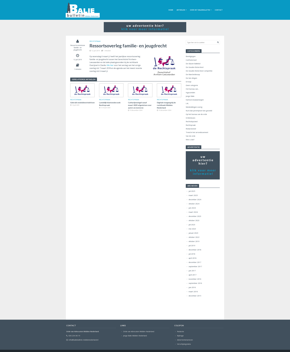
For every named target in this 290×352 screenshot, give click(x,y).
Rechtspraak (95, 41)
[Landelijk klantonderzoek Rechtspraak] (111, 90)
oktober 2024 (194, 204)
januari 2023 (193, 233)
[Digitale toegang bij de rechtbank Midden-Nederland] (169, 90)
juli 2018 (192, 254)
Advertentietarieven (185, 340)
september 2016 (195, 283)
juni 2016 (192, 287)
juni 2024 (192, 208)
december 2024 (195, 199)
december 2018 (195, 250)
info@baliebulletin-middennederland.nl (83, 340)
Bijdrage (180, 335)
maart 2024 (193, 212)
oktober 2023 (194, 220)
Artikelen (181, 10)
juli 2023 (192, 224)
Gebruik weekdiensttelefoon (82, 102)
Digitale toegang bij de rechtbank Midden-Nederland (166, 105)
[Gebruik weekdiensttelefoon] (82, 90)
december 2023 (195, 216)
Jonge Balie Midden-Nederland (135, 335)
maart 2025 (193, 195)
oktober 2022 (194, 237)
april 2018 (192, 258)
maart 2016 (193, 291)
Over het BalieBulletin (200, 10)
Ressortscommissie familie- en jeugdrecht (77, 47)
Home (170, 10)
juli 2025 (192, 191)
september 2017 (195, 266)
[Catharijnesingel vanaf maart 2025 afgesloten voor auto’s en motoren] (140, 90)
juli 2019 (192, 245)
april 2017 (192, 275)
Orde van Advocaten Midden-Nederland (138, 331)
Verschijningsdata (184, 344)
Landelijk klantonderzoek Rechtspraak (110, 103)
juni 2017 (192, 270)
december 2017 (195, 262)
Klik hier (110, 65)
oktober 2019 (194, 241)
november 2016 (195, 279)
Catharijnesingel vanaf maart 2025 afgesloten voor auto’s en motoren (140, 105)
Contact (219, 10)
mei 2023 (192, 229)
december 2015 (195, 296)
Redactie (180, 331)
